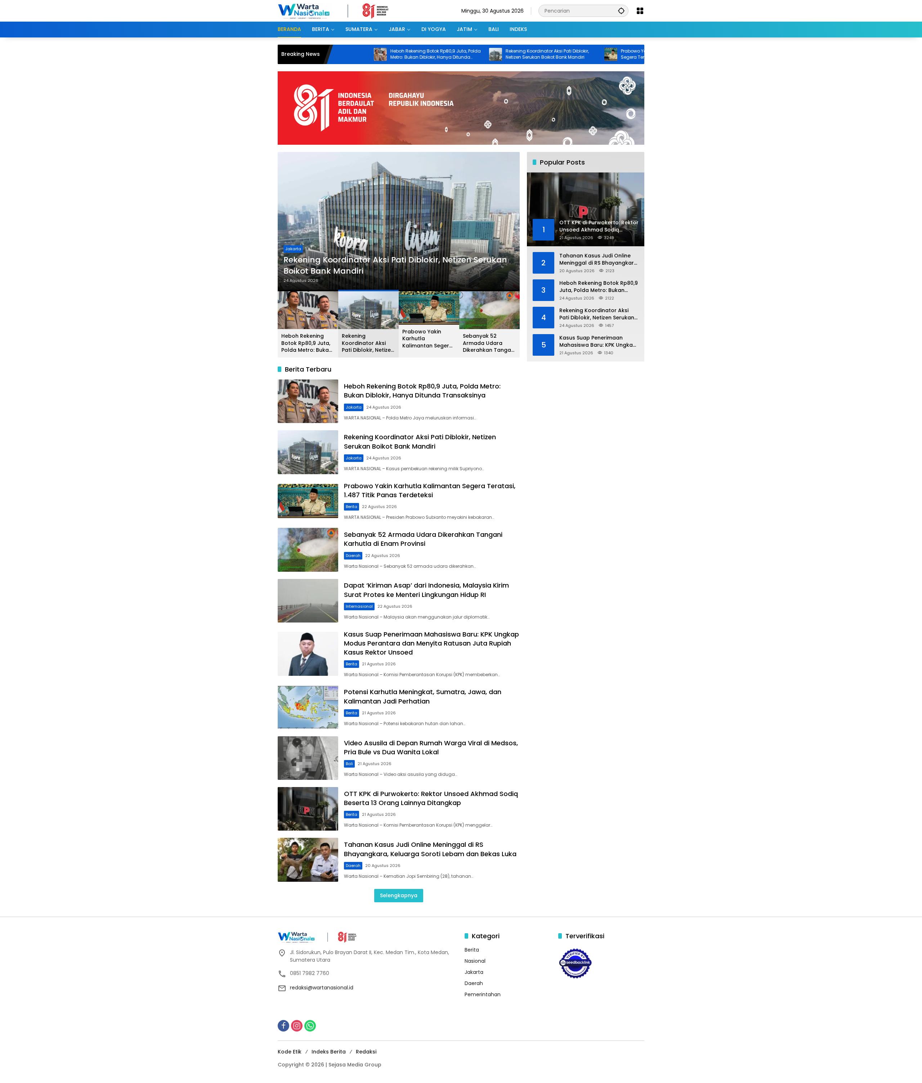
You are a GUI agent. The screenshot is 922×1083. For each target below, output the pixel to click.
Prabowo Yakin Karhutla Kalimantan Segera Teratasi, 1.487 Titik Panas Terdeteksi (605, 54)
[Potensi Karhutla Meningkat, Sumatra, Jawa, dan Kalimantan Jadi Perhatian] (308, 707)
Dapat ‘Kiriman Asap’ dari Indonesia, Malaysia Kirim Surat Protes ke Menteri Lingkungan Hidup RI (426, 590)
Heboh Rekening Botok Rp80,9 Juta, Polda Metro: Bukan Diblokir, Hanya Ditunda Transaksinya (381, 54)
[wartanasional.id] (341, 10)
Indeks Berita (329, 1051)
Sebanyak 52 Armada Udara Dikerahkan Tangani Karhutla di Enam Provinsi (489, 343)
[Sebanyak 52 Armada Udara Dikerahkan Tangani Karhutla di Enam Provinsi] (308, 549)
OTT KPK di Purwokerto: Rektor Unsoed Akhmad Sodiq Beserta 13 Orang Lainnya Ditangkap (431, 798)
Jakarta (354, 407)
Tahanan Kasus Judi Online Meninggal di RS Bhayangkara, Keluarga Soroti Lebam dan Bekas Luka (430, 849)
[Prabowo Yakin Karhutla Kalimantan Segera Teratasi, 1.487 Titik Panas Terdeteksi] (556, 54)
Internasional (359, 606)
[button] (621, 11)
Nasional (475, 961)
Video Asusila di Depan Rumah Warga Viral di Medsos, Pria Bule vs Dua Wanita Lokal (431, 747)
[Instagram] (297, 1026)
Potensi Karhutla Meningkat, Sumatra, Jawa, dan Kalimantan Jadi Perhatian (422, 696)
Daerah (353, 555)
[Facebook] (283, 1026)
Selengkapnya (398, 895)
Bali (349, 764)
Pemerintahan (483, 994)
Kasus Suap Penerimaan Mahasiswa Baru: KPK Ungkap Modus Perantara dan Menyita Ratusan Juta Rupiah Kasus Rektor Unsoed (431, 643)
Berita (291, 249)
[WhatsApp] (310, 1026)
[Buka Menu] (640, 10)
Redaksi (366, 1051)
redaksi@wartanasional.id (321, 987)
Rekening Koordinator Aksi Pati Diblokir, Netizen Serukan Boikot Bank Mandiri (492, 54)
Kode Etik (289, 1051)
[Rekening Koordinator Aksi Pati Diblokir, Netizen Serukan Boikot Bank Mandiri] (440, 54)
